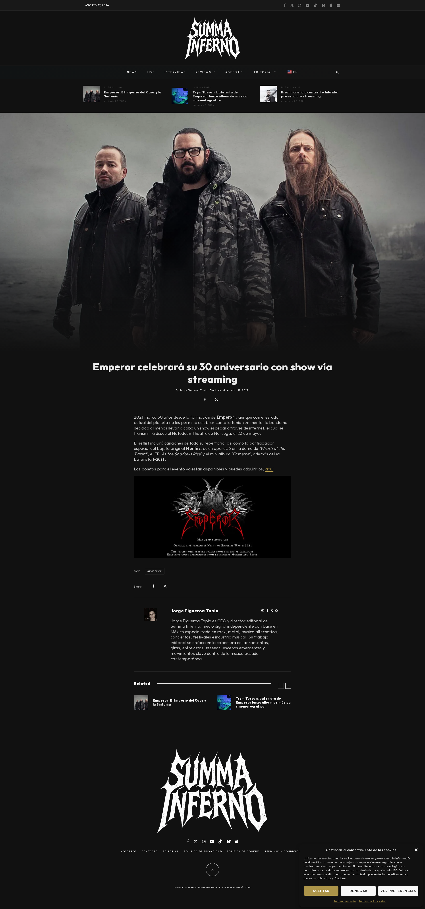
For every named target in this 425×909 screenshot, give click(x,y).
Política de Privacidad (372, 901)
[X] (292, 5)
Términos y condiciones (284, 851)
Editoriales (115, 87)
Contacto (149, 851)
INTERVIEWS (175, 72)
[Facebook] (285, 5)
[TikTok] (315, 5)
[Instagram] (299, 5)
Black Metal (204, 87)
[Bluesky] (323, 5)
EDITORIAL (263, 72)
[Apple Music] (330, 5)
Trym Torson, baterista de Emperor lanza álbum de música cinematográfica (220, 96)
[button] (416, 850)
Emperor (155, 571)
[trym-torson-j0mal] (180, 96)
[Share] (205, 399)
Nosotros (129, 851)
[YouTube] (307, 5)
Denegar (358, 891)
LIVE (151, 72)
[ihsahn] (268, 94)
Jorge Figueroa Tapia (195, 610)
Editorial (171, 851)
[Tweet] (216, 399)
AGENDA (232, 72)
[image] (91, 94)
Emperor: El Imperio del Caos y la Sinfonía (132, 94)
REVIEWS (203, 72)
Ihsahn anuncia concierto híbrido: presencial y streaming (309, 94)
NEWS (132, 72)
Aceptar (321, 891)
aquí (269, 469)
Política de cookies (345, 901)
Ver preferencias (398, 891)
